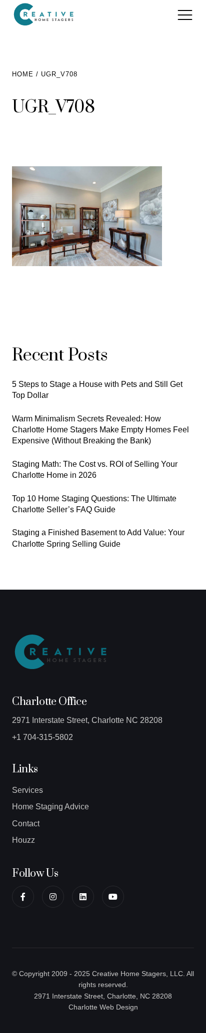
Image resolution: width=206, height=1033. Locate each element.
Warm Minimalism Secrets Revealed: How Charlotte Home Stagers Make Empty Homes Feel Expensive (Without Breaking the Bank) (100, 429)
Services (27, 790)
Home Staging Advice (50, 806)
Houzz (23, 840)
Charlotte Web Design (103, 1007)
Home (23, 74)
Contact (26, 823)
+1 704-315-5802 (42, 737)
